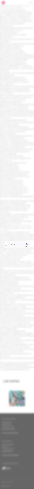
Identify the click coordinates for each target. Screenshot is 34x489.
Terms (28, 246)
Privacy (25, 246)
